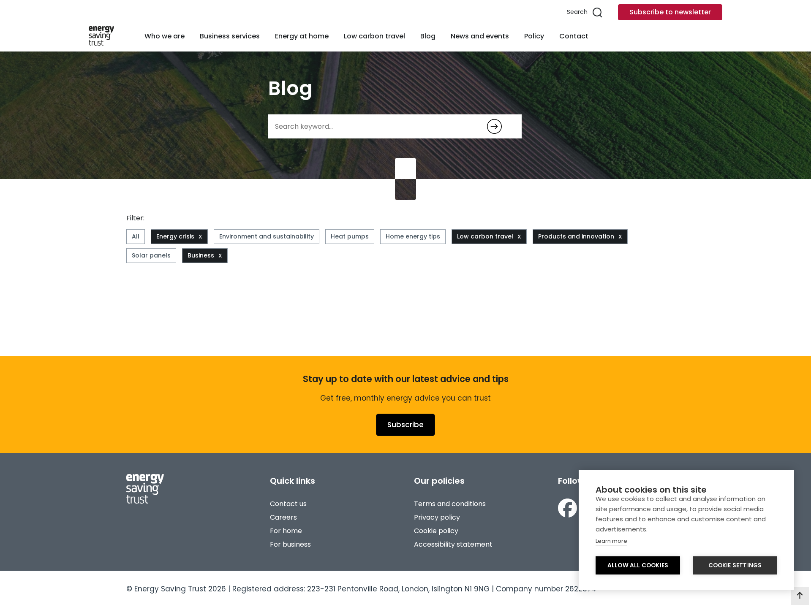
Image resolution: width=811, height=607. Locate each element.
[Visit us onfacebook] (567, 508)
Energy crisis (175, 236)
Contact (573, 36)
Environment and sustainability (266, 236)
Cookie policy (436, 531)
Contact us (288, 504)
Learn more (611, 541)
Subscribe (405, 425)
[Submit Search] (494, 126)
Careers (283, 517)
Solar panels (151, 255)
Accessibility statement (453, 544)
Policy (534, 36)
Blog (427, 36)
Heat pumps (350, 236)
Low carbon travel (374, 36)
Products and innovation (576, 236)
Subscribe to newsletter (670, 12)
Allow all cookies (637, 565)
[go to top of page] (800, 596)
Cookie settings (735, 565)
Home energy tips (413, 236)
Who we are (164, 36)
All (135, 236)
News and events (480, 36)
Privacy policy (437, 517)
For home (286, 531)
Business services (230, 36)
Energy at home (302, 36)
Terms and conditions (450, 504)
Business (201, 255)
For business (290, 544)
